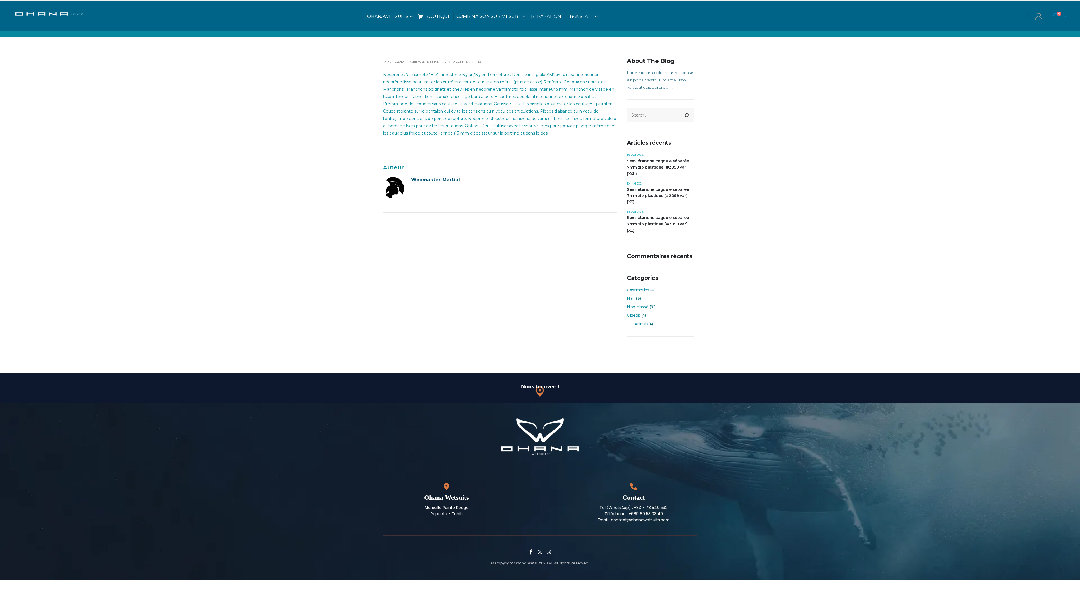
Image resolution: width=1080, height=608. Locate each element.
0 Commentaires (467, 62)
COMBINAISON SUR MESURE (488, 16)
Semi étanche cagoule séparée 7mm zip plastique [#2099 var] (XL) (658, 224)
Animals (641, 324)
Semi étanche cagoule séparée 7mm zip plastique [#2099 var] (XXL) (658, 167)
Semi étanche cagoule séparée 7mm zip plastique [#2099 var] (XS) (658, 196)
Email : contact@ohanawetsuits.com (633, 520)
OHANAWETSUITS (387, 16)
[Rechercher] (687, 115)
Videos (633, 315)
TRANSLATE (580, 16)
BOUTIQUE (438, 16)
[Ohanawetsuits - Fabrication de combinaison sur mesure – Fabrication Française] (52, 13)
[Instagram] (549, 552)
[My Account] (1038, 16)
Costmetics (638, 289)
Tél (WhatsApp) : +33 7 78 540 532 (633, 507)
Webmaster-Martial (428, 62)
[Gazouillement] (540, 552)
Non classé (638, 306)
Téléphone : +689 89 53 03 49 (633, 514)
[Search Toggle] (1028, 16)
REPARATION (546, 16)
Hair (631, 298)
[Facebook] (531, 552)
